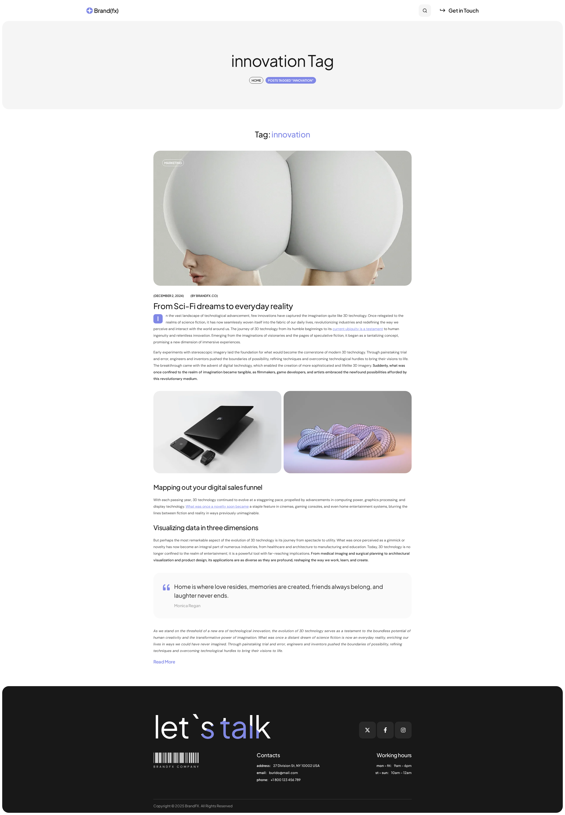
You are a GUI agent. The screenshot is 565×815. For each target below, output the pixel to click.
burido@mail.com (283, 772)
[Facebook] (385, 730)
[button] (425, 10)
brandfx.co (206, 296)
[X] (367, 730)
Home (256, 80)
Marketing (173, 163)
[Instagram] (403, 730)
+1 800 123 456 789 (286, 779)
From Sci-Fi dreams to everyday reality (223, 306)
